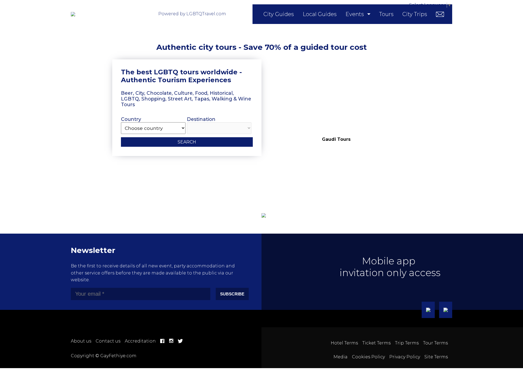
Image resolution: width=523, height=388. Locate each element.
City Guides (278, 14)
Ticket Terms (376, 343)
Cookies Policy (368, 356)
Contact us (108, 341)
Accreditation (140, 341)
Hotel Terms (344, 343)
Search (187, 142)
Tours (386, 14)
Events (354, 14)
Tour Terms (435, 343)
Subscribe (232, 294)
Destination (201, 119)
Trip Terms (407, 343)
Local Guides (320, 14)
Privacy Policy (404, 356)
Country (131, 119)
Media (340, 356)
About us (81, 341)
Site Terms (436, 356)
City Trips (414, 14)
